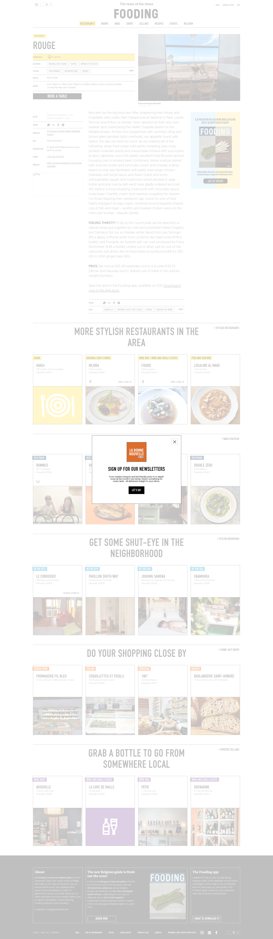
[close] (174, 442)
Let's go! (136, 490)
